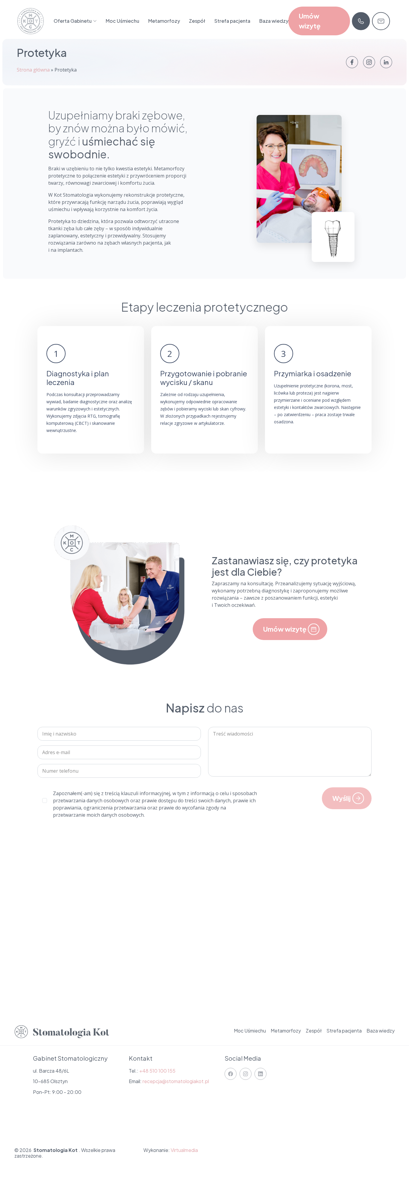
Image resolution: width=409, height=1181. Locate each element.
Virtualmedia (184, 1150)
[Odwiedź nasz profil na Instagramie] (369, 62)
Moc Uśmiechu (122, 21)
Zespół (197, 21)
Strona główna (33, 69)
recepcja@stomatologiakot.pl (176, 1081)
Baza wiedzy (273, 21)
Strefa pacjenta (232, 21)
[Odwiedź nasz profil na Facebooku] (352, 62)
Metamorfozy (164, 21)
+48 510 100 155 (157, 1071)
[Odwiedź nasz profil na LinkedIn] (386, 62)
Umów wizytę (309, 21)
